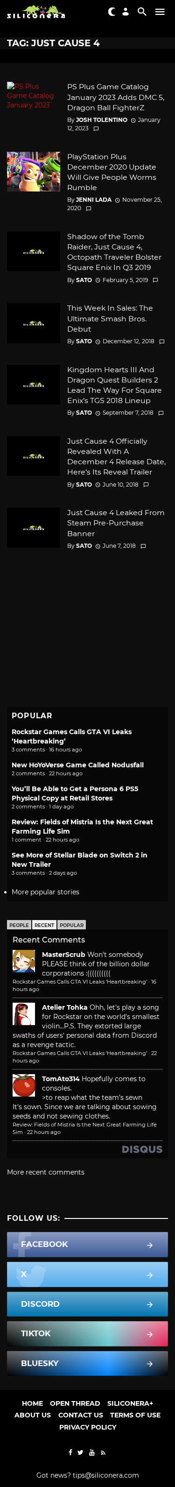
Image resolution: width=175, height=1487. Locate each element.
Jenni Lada (94, 199)
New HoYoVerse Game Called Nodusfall (78, 765)
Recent (44, 925)
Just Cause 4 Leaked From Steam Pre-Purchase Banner (116, 523)
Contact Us (80, 1415)
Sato (84, 279)
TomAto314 (61, 1079)
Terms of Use (135, 1415)
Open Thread (75, 1403)
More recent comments (45, 1172)
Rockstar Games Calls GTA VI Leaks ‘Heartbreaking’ (80, 981)
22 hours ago (44, 1132)
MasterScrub (63, 954)
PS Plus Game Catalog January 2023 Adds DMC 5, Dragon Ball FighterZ (115, 97)
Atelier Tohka (65, 1007)
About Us (32, 1415)
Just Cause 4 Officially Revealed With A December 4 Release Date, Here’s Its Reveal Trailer (116, 456)
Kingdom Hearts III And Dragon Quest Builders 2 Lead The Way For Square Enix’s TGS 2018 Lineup (114, 385)
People (19, 925)
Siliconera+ (130, 1403)
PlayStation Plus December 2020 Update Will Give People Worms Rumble (111, 172)
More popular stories (45, 892)
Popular (72, 925)
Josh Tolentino (101, 119)
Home (32, 1403)
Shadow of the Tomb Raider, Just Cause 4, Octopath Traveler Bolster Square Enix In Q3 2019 (114, 252)
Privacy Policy (87, 1427)
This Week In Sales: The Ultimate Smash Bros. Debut (110, 318)
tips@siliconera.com (106, 1475)
